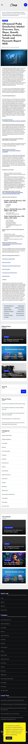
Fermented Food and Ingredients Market (9, 272)
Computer (4, 455)
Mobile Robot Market (6, 276)
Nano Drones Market (6, 269)
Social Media (5, 498)
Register (3, 602)
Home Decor (5, 478)
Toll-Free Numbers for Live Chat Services (11, 418)
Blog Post (3, 606)
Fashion (3, 467)
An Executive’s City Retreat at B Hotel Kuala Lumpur (13, 403)
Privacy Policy (4, 610)
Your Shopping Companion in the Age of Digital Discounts (14, 704)
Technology (4, 502)
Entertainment (5, 463)
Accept (9, 738)
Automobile (4, 443)
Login (2, 598)
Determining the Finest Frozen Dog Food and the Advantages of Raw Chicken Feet (13, 375)
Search (4, 387)
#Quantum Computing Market (11, 47)
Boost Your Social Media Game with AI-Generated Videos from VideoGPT (13, 564)
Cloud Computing (6, 451)
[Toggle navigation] (2, 5)
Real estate (4, 486)
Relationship (5, 490)
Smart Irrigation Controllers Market (8, 258)
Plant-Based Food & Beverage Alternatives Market (11, 265)
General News (5, 470)
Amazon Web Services (7, 435)
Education (4, 459)
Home (3, 12)
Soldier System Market (6, 262)
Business (5, 20)
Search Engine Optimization (8, 494)
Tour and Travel (5, 506)
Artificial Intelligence (6, 439)
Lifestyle (4, 482)
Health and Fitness (6, 474)
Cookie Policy (13, 734)
